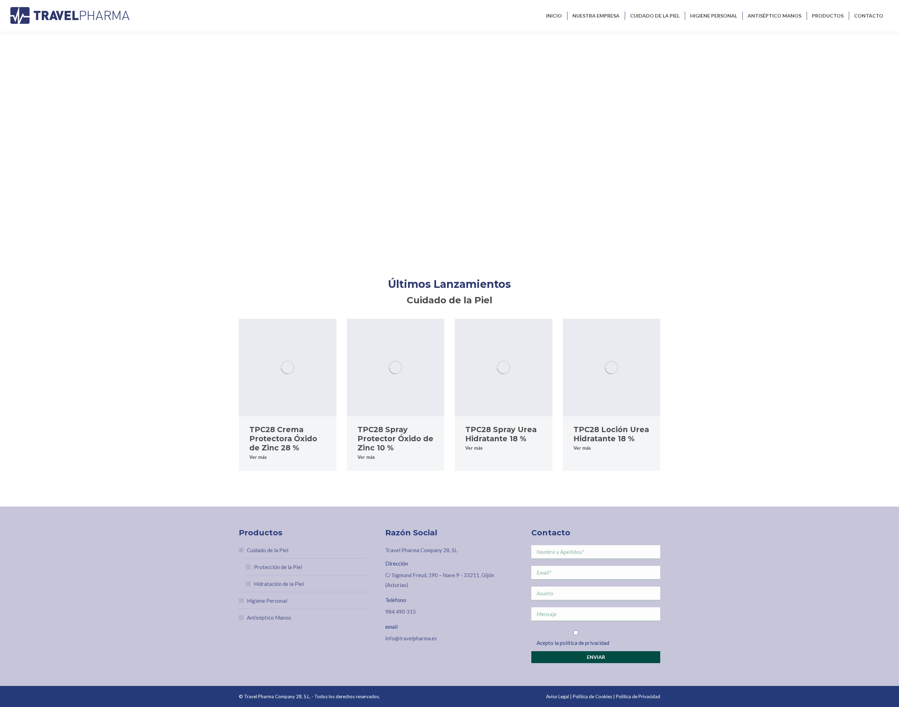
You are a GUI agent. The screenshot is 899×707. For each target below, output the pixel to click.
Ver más (258, 457)
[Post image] (287, 367)
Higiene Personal (267, 600)
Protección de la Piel (278, 567)
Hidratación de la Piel (279, 584)
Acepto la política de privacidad (573, 643)
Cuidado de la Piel (267, 550)
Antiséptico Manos (269, 617)
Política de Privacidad (638, 696)
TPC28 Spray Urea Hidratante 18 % (501, 434)
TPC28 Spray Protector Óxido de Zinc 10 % (395, 438)
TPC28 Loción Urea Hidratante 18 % (611, 434)
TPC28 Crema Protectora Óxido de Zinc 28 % (283, 438)
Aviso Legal (557, 696)
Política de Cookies (592, 696)
